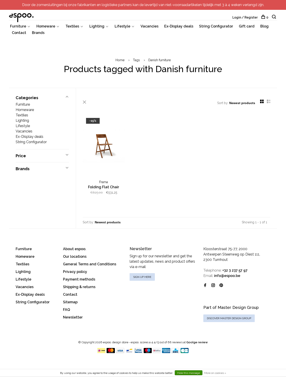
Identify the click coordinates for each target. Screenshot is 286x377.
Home (120, 60)
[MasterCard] (111, 352)
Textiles (72, 26)
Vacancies (149, 26)
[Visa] (120, 352)
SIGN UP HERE (142, 277)
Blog (264, 26)
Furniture (18, 26)
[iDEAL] (101, 352)
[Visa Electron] (139, 352)
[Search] (274, 17)
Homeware (45, 26)
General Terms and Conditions (89, 264)
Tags (136, 60)
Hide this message (188, 373)
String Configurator (216, 26)
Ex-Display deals (178, 26)
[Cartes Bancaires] (185, 352)
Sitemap (70, 302)
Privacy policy (75, 272)
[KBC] (175, 352)
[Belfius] (157, 352)
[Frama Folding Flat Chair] (104, 146)
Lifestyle (122, 26)
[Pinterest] (221, 285)
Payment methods (79, 279)
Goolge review (197, 342)
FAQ (66, 310)
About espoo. (74, 249)
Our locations (74, 256)
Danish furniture (159, 60)
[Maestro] (148, 352)
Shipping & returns (79, 287)
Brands (38, 33)
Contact (19, 33)
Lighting (96, 26)
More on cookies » (215, 373)
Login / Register (245, 17)
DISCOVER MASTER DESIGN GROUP (229, 318)
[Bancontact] (129, 352)
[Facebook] (205, 285)
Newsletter (73, 317)
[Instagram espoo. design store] (213, 285)
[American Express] (166, 352)
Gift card (246, 26)
